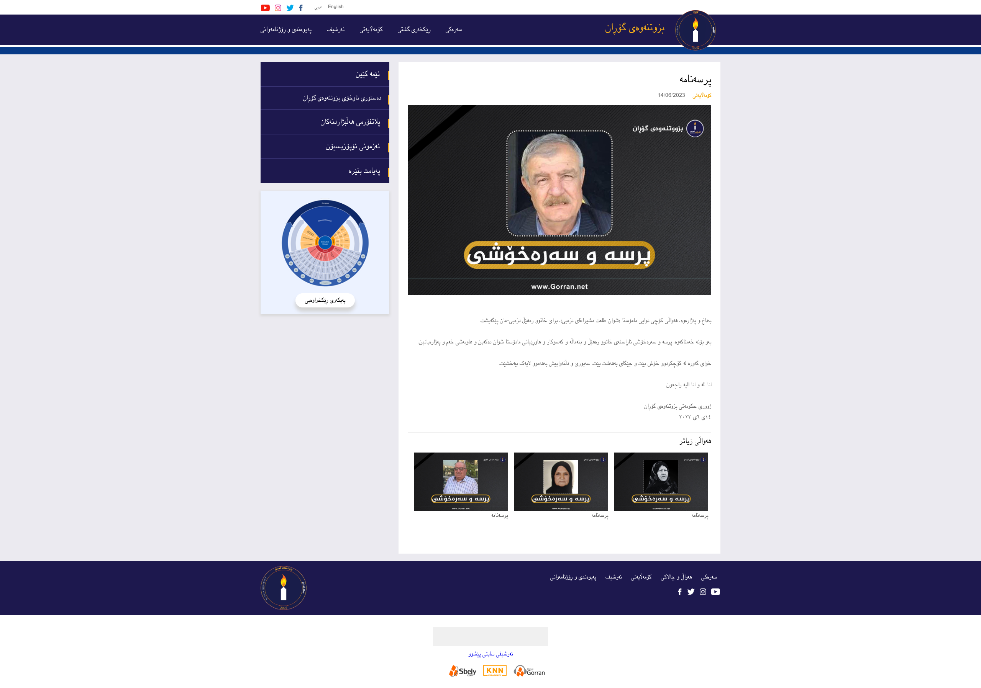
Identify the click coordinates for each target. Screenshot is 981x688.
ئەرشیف (335, 29)
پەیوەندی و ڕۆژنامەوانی (286, 29)
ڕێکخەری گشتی (414, 29)
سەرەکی (454, 29)
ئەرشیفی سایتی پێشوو (490, 654)
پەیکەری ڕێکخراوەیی (325, 300)
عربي (318, 7)
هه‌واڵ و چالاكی (676, 577)
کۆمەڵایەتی (371, 29)
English (336, 7)
